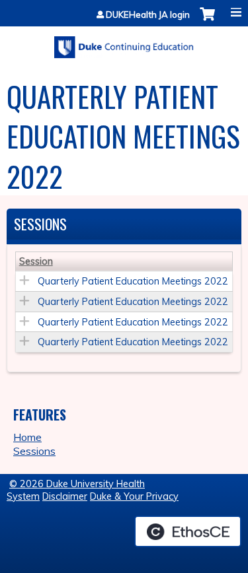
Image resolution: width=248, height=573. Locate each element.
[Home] (124, 42)
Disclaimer (64, 496)
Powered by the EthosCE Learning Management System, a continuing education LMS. (187, 531)
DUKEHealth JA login (148, 15)
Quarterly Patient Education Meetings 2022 (133, 281)
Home (27, 437)
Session (36, 261)
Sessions (34, 450)
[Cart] (207, 21)
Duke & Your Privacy (134, 496)
